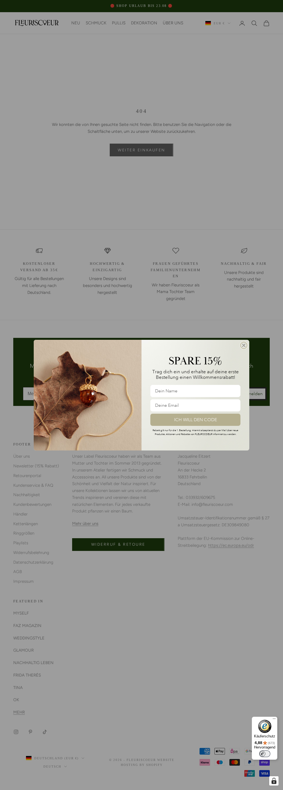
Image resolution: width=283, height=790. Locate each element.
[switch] (264, 753)
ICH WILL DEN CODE (195, 420)
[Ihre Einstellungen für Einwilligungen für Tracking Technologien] (274, 781)
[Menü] (274, 720)
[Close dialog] (243, 345)
